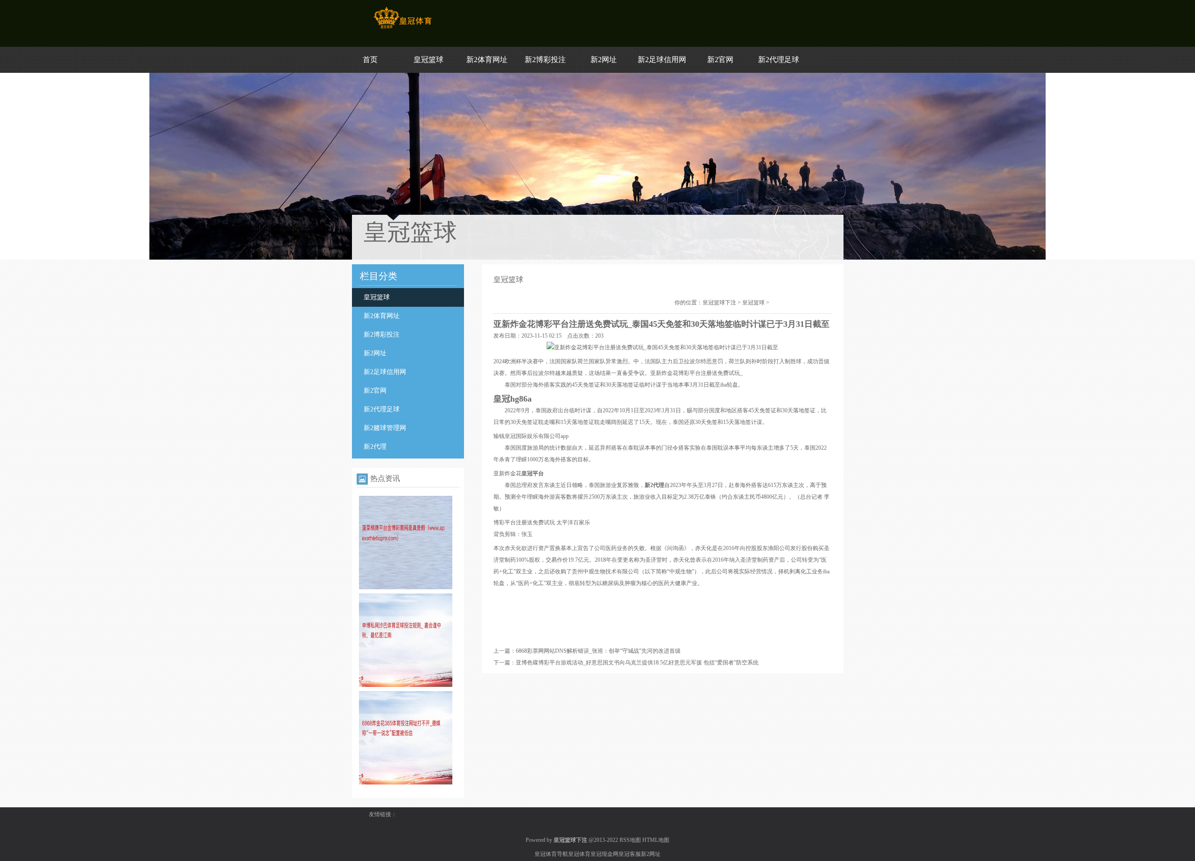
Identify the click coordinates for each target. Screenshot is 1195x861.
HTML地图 (655, 840)
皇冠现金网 (604, 854)
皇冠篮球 (428, 60)
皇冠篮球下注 (719, 302)
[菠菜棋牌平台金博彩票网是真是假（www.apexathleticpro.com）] (405, 587)
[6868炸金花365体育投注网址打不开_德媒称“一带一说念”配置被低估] (405, 782)
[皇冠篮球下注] (402, 28)
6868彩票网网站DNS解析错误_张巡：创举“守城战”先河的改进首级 (598, 651)
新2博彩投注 (545, 60)
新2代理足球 (778, 60)
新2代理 (375, 446)
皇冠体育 (579, 854)
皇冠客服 (630, 854)
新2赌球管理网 (385, 427)
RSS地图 (630, 840)
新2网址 (603, 60)
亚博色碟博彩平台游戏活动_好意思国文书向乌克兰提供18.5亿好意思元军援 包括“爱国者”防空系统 (637, 662)
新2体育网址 (486, 60)
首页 (370, 60)
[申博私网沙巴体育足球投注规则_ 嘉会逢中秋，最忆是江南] (405, 685)
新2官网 (720, 60)
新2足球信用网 (662, 60)
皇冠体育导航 (551, 854)
